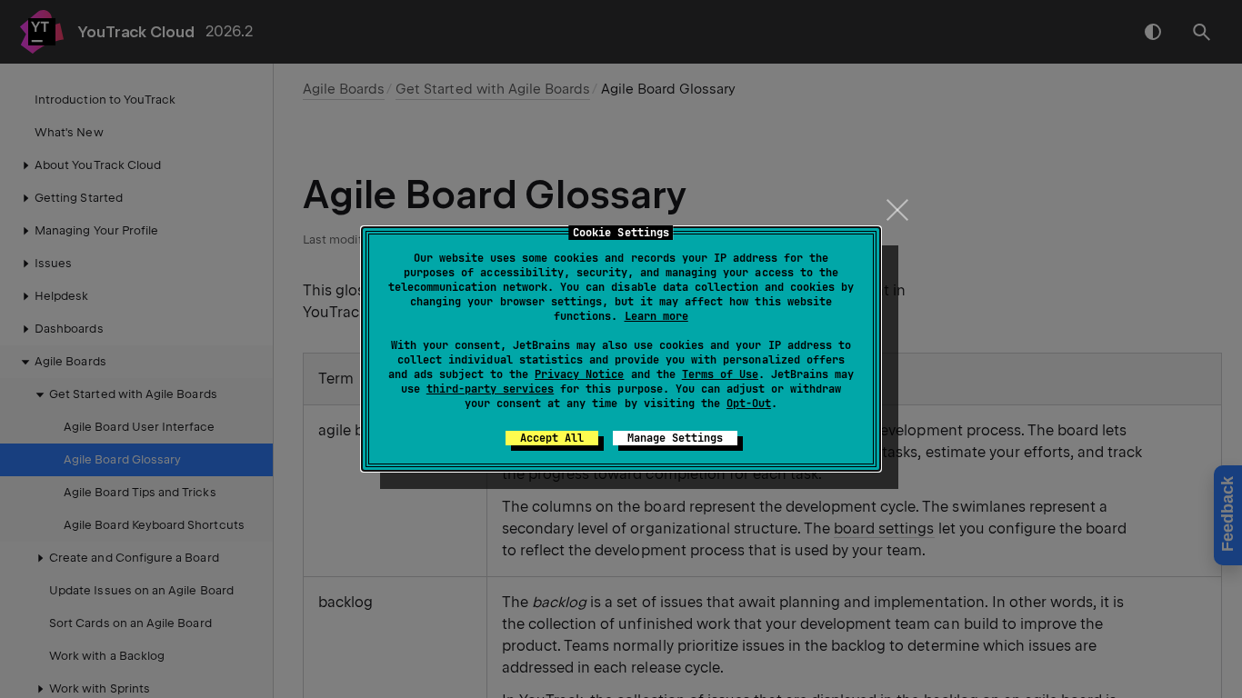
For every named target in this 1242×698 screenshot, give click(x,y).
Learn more (656, 316)
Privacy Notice (579, 374)
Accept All (552, 438)
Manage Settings (675, 438)
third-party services (490, 389)
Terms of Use (720, 374)
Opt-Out (748, 403)
